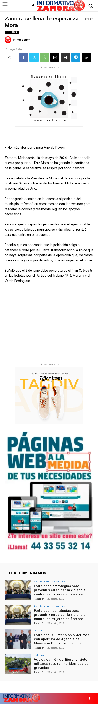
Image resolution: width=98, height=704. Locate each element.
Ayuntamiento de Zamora (49, 581)
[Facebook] (32, 6)
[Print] (65, 57)
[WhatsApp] (44, 57)
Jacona (38, 630)
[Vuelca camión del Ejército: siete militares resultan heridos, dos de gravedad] (18, 664)
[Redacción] (9, 39)
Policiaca (39, 655)
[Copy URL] (86, 57)
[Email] (54, 57)
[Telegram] (75, 57)
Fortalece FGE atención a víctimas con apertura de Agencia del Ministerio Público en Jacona (61, 639)
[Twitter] (34, 57)
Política (12, 32)
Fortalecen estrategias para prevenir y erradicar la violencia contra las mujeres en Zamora (59, 590)
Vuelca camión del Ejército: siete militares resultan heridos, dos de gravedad (61, 664)
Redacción (23, 39)
